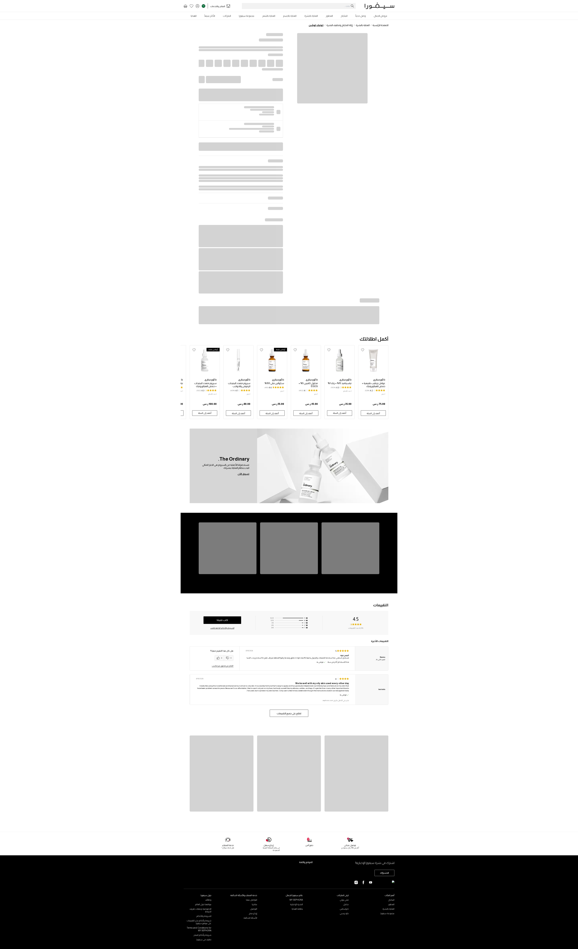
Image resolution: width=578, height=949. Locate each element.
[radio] (219, 658)
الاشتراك (384, 873)
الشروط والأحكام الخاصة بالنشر (222, 628)
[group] (223, 658)
